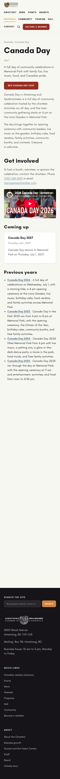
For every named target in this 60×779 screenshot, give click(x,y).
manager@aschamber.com (20, 182)
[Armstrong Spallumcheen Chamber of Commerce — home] (11, 5)
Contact (9, 26)
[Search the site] (18, 27)
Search (49, 604)
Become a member (36, 27)
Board (7, 760)
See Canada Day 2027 (21, 85)
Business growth (12, 742)
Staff (7, 754)
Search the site (15, 597)
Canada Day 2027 (20, 238)
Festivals (10, 19)
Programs (9, 698)
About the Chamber (15, 736)
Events (32, 12)
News (22, 12)
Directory (10, 12)
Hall (51, 19)
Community (25, 19)
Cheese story (11, 765)
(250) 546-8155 (13, 178)
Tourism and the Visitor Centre (20, 748)
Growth (44, 12)
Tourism (40, 19)
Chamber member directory (19, 674)
